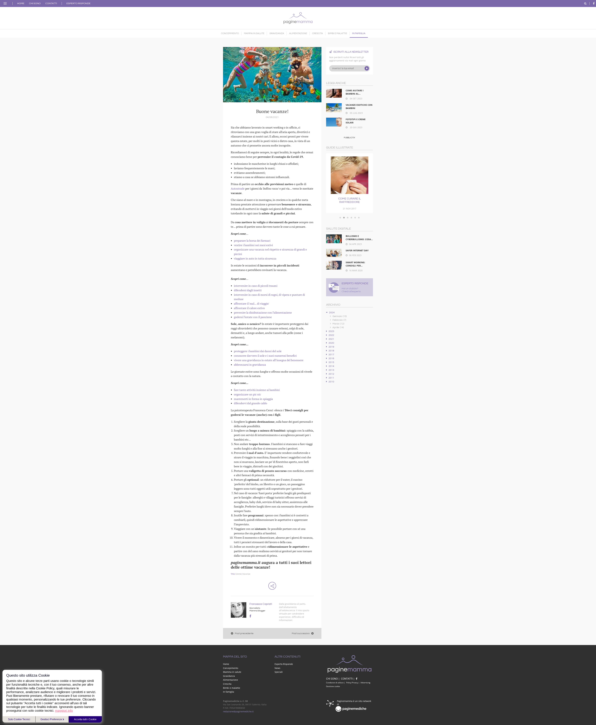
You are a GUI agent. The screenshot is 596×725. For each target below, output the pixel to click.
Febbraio (339, 320)
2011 (331, 378)
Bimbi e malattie (337, 33)
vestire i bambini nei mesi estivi (253, 245)
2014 (331, 366)
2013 (331, 370)
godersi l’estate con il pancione (253, 317)
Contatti (51, 3)
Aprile (338, 327)
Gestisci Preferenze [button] (52, 719)
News (277, 668)
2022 (331, 335)
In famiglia (358, 33)
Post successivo (301, 633)
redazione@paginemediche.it (238, 711)
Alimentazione (298, 33)
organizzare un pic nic (247, 394)
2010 (331, 381)
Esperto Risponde (78, 3)
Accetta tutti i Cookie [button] (85, 719)
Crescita (317, 33)
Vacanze (246, 574)
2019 (331, 347)
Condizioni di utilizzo (335, 682)
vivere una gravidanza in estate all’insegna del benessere (268, 360)
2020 (331, 343)
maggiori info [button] (64, 710)
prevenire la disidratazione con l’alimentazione (263, 312)
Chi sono (35, 3)
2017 (331, 354)
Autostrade (238, 188)
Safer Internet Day (357, 250)
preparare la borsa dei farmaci (252, 240)
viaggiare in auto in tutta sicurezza (255, 258)
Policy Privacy (352, 682)
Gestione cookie (333, 686)
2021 (331, 339)
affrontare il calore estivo (249, 308)
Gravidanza (276, 33)
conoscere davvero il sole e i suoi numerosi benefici (265, 355)
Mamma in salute (254, 33)
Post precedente (244, 633)
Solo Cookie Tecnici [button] (19, 719)
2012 (331, 374)
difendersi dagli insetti (248, 290)
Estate (238, 574)
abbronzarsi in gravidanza (250, 364)
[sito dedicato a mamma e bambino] (298, 17)
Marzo (338, 323)
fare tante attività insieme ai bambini (257, 390)
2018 (331, 350)
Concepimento (230, 33)
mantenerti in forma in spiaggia (253, 399)
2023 (331, 331)
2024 (332, 312)
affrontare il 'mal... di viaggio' (251, 303)
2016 (331, 358)
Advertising (365, 682)
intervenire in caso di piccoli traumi (255, 286)
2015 (331, 362)
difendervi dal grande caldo (250, 403)
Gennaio (339, 316)
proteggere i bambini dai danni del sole (258, 351)
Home (20, 3)
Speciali (279, 671)
